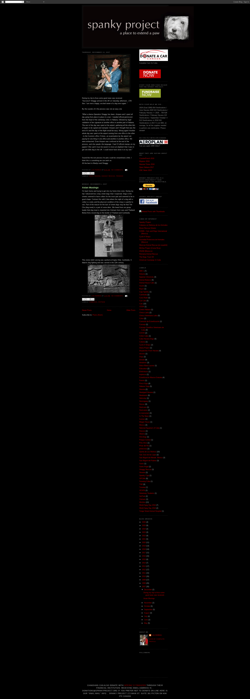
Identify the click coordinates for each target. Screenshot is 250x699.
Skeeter (142, 472)
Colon (141, 318)
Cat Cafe (142, 301)
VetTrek (142, 496)
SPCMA (142, 478)
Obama (142, 434)
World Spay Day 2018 (147, 508)
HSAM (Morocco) (145, 251)
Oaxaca (142, 431)
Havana (98, 176)
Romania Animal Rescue (148, 254)
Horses (142, 404)
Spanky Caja (144, 475)
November (148, 603)
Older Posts (130, 310)
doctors (142, 354)
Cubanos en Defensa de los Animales (153, 225)
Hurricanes (143, 410)
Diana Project (144, 348)
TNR (141, 484)
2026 (144, 522)
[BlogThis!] (85, 173)
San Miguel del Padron (147, 461)
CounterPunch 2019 (146, 158)
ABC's (141, 271)
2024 (144, 529)
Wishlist (142, 502)
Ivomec (142, 419)
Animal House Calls (146, 283)
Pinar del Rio (144, 446)
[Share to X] (88, 173)
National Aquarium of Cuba (149, 428)
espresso (142, 374)
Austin (141, 286)
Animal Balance (145, 280)
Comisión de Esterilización (149, 321)
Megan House (144, 422)
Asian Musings (90, 187)
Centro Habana (145, 310)
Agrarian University (146, 277)
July (146, 616)
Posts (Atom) (98, 315)
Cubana (142, 342)
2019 (144, 546)
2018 (144, 549)
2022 (144, 536)
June (146, 620)
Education (143, 369)
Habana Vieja (144, 386)
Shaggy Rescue (108, 176)
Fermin (142, 380)
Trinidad (119, 176)
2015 (144, 559)
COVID (142, 333)
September (148, 609)
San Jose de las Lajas (147, 455)
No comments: (117, 170)
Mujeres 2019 (144, 161)
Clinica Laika (144, 313)
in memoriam (144, 413)
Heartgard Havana (146, 392)
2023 (144, 532)
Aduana (142, 274)
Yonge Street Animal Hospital (150, 511)
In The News (144, 416)
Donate (142, 360)
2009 (144, 580)
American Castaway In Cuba (150, 260)
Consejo (142, 324)
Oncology (142, 437)
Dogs (91, 176)
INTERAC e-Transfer (135, 685)
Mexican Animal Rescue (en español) (153, 245)
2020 (144, 542)
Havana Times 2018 (146, 164)
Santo (141, 464)
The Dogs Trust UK (146, 257)
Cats (141, 304)
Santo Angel (143, 467)
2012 (144, 570)
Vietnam (101, 302)
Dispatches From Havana (148, 351)
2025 (144, 525)
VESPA (142, 490)
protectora (143, 449)
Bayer (141, 289)
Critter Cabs (143, 336)
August (147, 613)
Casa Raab (143, 298)
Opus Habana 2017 (146, 167)
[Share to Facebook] (90, 173)
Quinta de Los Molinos (147, 452)
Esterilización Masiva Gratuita (150, 377)
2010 (144, 576)
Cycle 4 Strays (145, 237)
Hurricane (142, 407)
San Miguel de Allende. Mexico (151, 458)
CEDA (141, 307)
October (147, 606)
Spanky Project (145, 222)
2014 (144, 563)
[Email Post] (126, 170)
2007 (144, 587)
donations (143, 363)
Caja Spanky (144, 292)
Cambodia (93, 302)
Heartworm (143, 395)
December (148, 590)
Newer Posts (87, 310)
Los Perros (157, 635)
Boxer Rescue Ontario (147, 228)
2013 (144, 566)
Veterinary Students (146, 493)
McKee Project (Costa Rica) (149, 248)
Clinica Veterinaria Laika (148, 316)
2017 (144, 553)
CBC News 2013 (145, 170)
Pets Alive (143, 443)
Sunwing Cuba (144, 481)
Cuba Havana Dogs (146, 339)
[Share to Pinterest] (93, 173)
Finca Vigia (143, 383)
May (146, 623)
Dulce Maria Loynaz (146, 366)
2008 (144, 583)
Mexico (142, 425)
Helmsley (142, 398)
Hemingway (143, 401)
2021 (144, 539)
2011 (144, 573)
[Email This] (83, 173)
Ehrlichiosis (143, 372)
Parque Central (145, 440)
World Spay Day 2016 (147, 505)
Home (109, 310)
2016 (144, 556)
